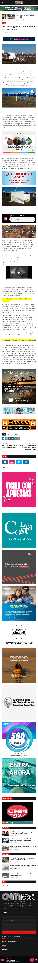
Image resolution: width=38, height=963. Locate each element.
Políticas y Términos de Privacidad (9, 941)
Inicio (3, 19)
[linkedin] (26, 462)
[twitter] (19, 462)
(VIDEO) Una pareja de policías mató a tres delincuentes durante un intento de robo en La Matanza (22, 859)
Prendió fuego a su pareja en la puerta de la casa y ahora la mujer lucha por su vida (23, 847)
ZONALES (9, 19)
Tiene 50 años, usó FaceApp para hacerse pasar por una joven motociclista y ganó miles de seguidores (22, 832)
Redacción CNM (7, 32)
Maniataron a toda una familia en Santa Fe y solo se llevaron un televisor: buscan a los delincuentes (21, 840)
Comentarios (7, 888)
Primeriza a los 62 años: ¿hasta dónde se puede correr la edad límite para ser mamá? (22, 874)
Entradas (6, 886)
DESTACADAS (10, 434)
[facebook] (5, 462)
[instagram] (12, 462)
